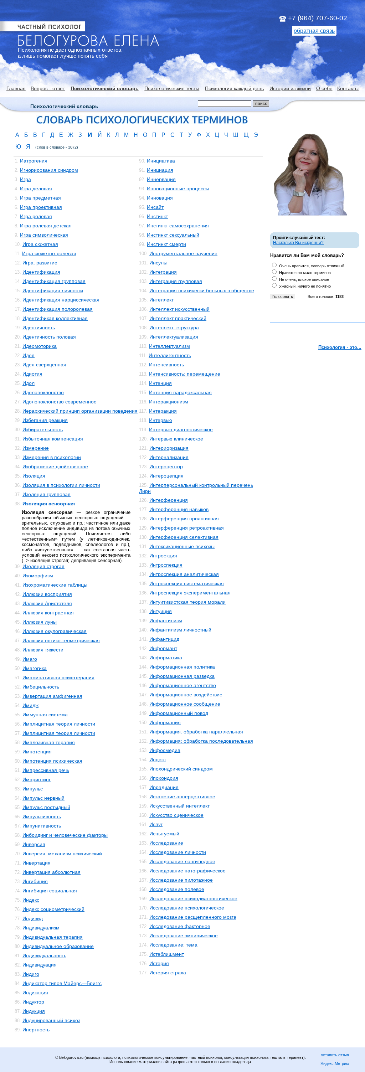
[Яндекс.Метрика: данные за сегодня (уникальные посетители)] (334, 1064)
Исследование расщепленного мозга (192, 917)
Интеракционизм (168, 401)
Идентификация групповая (54, 281)
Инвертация (36, 863)
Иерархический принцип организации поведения (80, 411)
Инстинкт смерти (166, 244)
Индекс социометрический (53, 909)
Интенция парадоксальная (180, 392)
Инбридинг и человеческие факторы (65, 835)
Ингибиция (35, 881)
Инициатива (161, 161)
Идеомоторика (39, 346)
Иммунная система (45, 714)
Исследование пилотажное (181, 880)
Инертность (36, 1029)
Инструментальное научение (183, 253)
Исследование (166, 843)
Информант (163, 648)
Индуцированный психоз (51, 1020)
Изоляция (33, 476)
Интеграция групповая (175, 281)
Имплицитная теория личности (58, 724)
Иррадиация (164, 787)
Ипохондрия (163, 778)
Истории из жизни (290, 88)
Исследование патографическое (187, 870)
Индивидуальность (44, 955)
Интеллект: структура (174, 327)
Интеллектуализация (173, 337)
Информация (165, 722)
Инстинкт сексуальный (173, 235)
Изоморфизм (37, 575)
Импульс (32, 789)
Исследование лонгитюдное (182, 861)
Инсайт (155, 207)
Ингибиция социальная (49, 890)
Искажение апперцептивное (182, 796)
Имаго (29, 659)
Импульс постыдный (46, 807)
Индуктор (33, 1002)
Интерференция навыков (179, 509)
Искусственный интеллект (179, 806)
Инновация (160, 198)
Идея (28, 355)
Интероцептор (166, 466)
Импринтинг (36, 779)
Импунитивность (41, 826)
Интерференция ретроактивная (186, 528)
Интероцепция (166, 476)
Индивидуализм (41, 928)
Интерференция (168, 500)
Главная (16, 88)
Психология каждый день (234, 88)
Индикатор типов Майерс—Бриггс (62, 983)
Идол (28, 383)
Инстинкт (157, 216)
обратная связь (314, 31)
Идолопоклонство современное (59, 401)
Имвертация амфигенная (52, 696)
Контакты (348, 88)
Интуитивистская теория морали (187, 602)
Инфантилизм (165, 620)
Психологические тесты (171, 88)
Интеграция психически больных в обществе (201, 290)
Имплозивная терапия (48, 742)
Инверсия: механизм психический (62, 853)
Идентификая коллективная (55, 318)
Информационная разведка (182, 676)
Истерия (159, 963)
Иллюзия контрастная (48, 612)
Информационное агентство (182, 685)
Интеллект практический (177, 318)
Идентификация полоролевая (57, 309)
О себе (324, 88)
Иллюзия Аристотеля (47, 603)
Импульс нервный (43, 798)
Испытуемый (164, 833)
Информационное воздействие (185, 694)
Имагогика (34, 668)
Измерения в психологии (51, 457)
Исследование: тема (173, 945)
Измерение (35, 448)
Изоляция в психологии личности (61, 485)
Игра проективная (41, 207)
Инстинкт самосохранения (178, 225)
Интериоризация (169, 448)
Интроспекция (165, 565)
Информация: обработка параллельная (196, 732)
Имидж (30, 705)
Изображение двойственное (55, 466)
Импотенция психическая (52, 761)
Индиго (30, 974)
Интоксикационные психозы (182, 546)
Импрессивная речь (45, 770)
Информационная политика (182, 667)
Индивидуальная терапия (52, 937)
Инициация (160, 170)
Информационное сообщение (184, 704)
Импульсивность (41, 816)
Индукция (33, 1011)
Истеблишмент (166, 954)
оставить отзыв (335, 1055)
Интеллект (161, 300)
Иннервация (161, 179)
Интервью (160, 420)
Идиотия (32, 374)
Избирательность (42, 429)
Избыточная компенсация (52, 439)
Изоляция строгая (43, 566)
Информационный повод (178, 713)
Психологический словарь (105, 88)
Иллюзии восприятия (47, 594)
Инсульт (158, 263)
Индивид (32, 918)
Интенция (160, 383)
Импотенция (37, 751)
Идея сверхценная (44, 364)
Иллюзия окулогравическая (54, 631)
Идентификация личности (52, 290)
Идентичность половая (49, 337)
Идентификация (41, 272)
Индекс (30, 900)
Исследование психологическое (186, 908)
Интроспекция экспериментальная (190, 593)
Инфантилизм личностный (180, 630)
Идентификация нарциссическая (60, 300)
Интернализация (169, 457)
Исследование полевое (176, 889)
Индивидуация (39, 965)
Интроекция (163, 555)
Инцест (157, 759)
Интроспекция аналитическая (184, 574)
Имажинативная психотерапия (58, 677)
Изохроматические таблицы (54, 585)
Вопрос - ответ (48, 88)
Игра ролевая (36, 216)
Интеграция (163, 272)
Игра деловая (36, 188)
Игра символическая (44, 235)
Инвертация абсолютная (51, 872)
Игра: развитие (39, 263)
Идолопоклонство (43, 392)
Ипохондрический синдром (181, 769)
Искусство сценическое (176, 815)
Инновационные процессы (178, 188)
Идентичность (38, 327)
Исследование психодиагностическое (193, 898)
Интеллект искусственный (179, 309)
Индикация (35, 992)
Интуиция (160, 611)
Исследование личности (177, 852)
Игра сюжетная (40, 244)
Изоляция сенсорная (48, 503)
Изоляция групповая (46, 494)
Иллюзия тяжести (42, 650)
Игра (25, 179)
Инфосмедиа (164, 750)
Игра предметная (40, 198)
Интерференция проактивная (184, 518)
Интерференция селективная (184, 537)
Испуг (156, 824)
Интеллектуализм (169, 346)
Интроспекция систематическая (186, 583)
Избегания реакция (45, 420)
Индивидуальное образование (58, 946)
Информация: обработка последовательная (201, 741)
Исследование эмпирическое (183, 935)
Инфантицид (164, 639)
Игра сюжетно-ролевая (49, 253)
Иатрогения (33, 161)
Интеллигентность (170, 355)
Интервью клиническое (176, 439)
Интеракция (163, 411)
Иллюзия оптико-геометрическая (61, 640)
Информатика (165, 657)
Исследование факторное (179, 926)
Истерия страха (167, 972)
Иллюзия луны (39, 622)
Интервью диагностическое (181, 429)
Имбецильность (40, 687)
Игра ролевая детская (46, 225)
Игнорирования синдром (49, 170)
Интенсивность (166, 364)
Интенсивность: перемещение (184, 374)
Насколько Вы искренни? (298, 242)
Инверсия (33, 844)
